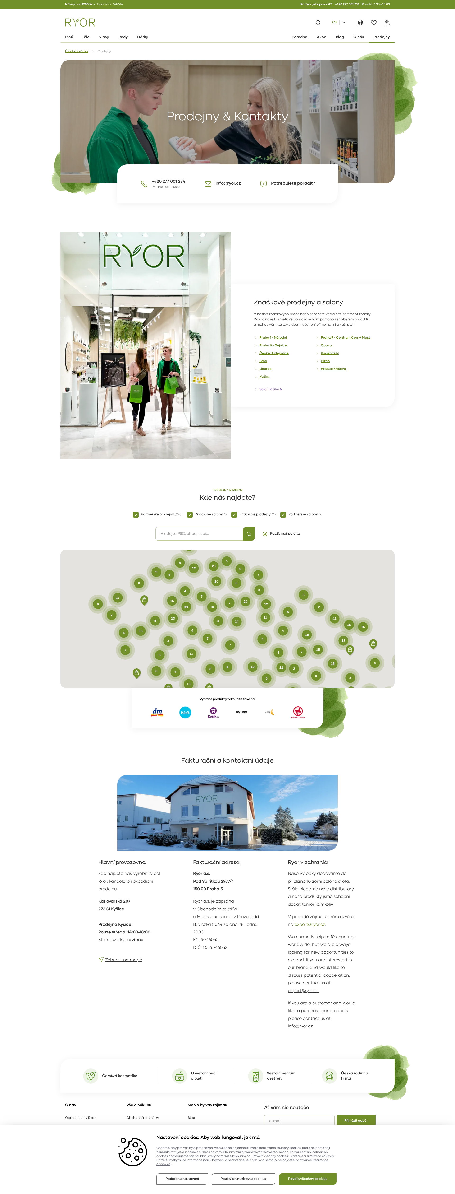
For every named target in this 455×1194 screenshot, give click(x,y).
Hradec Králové (333, 369)
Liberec (265, 369)
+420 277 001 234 (347, 4)
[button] (137, 673)
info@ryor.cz (228, 184)
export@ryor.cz (310, 925)
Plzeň (325, 361)
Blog (191, 1118)
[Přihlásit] (360, 22)
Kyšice (264, 377)
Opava (326, 345)
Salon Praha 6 (270, 389)
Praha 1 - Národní (273, 338)
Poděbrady (330, 353)
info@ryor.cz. (301, 1026)
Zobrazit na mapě (123, 960)
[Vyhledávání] (318, 22)
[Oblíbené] (374, 22)
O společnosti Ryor (80, 1118)
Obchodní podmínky (143, 1118)
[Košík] (387, 22)
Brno (263, 361)
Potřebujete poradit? (293, 184)
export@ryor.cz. (303, 991)
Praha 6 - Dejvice (273, 345)
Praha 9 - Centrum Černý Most (345, 338)
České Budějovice (274, 353)
